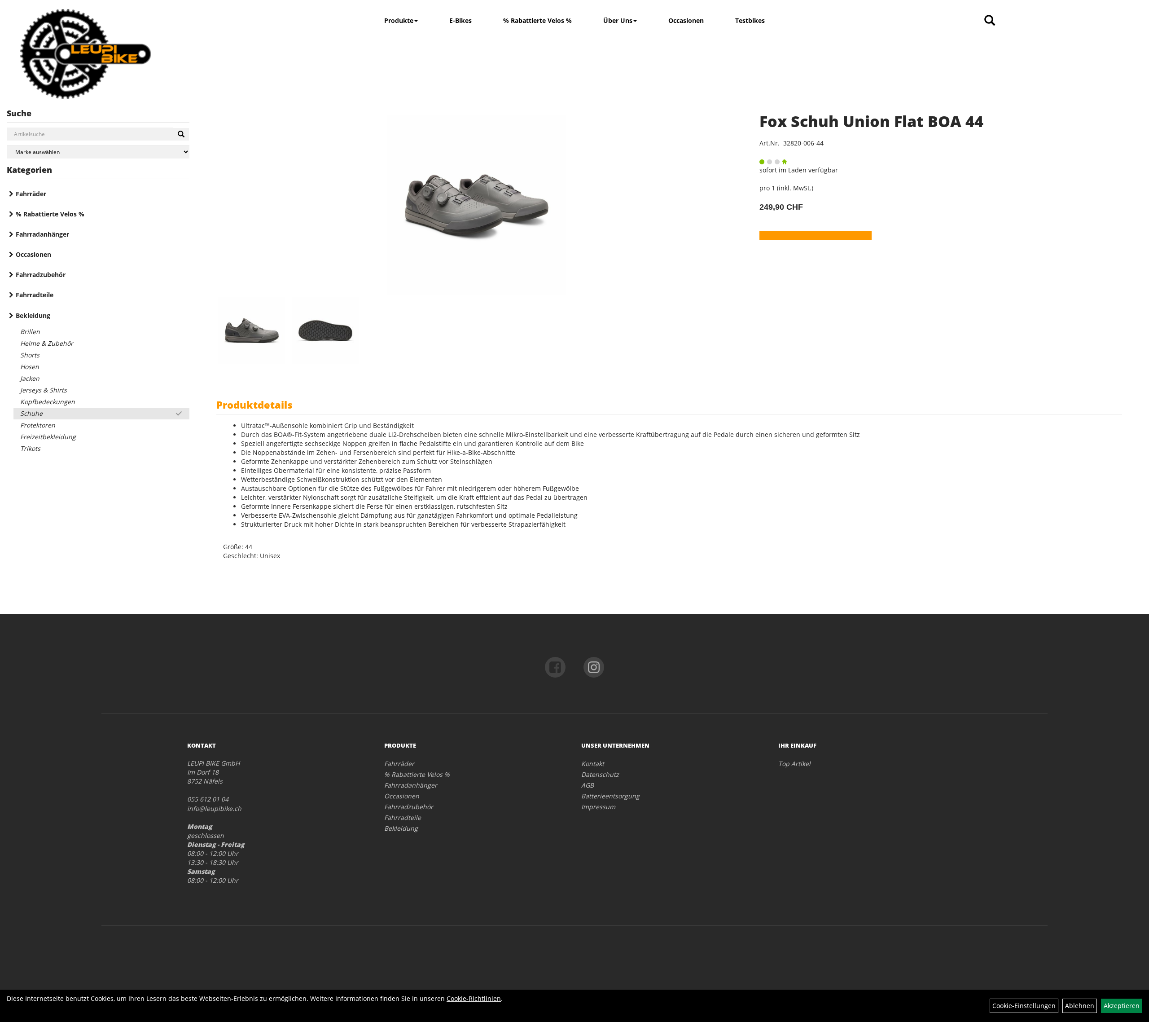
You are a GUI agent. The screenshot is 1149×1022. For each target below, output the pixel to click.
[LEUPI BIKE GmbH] (85, 54)
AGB (587, 785)
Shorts (29, 355)
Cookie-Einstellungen (1024, 1005)
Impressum (598, 806)
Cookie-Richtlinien (474, 998)
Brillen (30, 331)
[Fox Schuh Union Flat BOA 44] (477, 205)
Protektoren (37, 425)
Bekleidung (33, 315)
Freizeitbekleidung (48, 436)
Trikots (30, 448)
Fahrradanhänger (42, 234)
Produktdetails (254, 404)
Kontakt (592, 763)
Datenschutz (600, 774)
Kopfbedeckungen (47, 401)
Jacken (29, 378)
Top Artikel (794, 763)
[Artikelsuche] (989, 20)
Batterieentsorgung (610, 796)
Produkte (398, 20)
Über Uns (617, 20)
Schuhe (31, 413)
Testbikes (750, 20)
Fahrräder (31, 193)
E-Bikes (460, 20)
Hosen (29, 366)
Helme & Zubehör (46, 343)
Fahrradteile (34, 295)
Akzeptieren (1122, 1005)
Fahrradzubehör (41, 274)
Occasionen (686, 20)
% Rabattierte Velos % (537, 20)
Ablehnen (1079, 1005)
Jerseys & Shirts (43, 390)
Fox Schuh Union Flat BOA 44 (871, 121)
